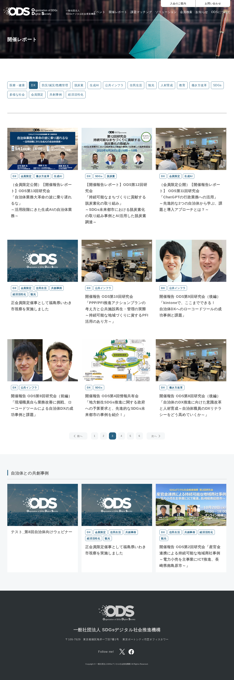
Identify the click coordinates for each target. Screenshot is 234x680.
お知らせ (202, 12)
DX (33, 85)
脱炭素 (79, 85)
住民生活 (136, 85)
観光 (151, 85)
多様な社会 (17, 94)
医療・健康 (17, 85)
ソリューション (166, 12)
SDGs (217, 85)
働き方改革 (199, 85)
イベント (99, 12)
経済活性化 (75, 94)
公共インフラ (114, 85)
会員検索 (186, 12)
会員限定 (37, 94)
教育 (182, 85)
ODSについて (220, 12)
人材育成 (167, 85)
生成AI (94, 85)
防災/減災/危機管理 (55, 85)
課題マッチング (141, 12)
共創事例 (56, 94)
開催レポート (118, 12)
